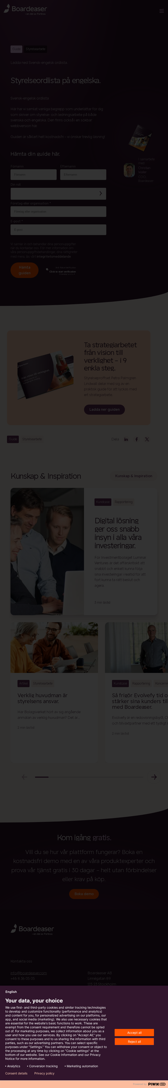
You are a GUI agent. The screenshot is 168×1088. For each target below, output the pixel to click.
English (11, 992)
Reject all (134, 1041)
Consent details (16, 1073)
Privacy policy (44, 1073)
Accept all (134, 1032)
